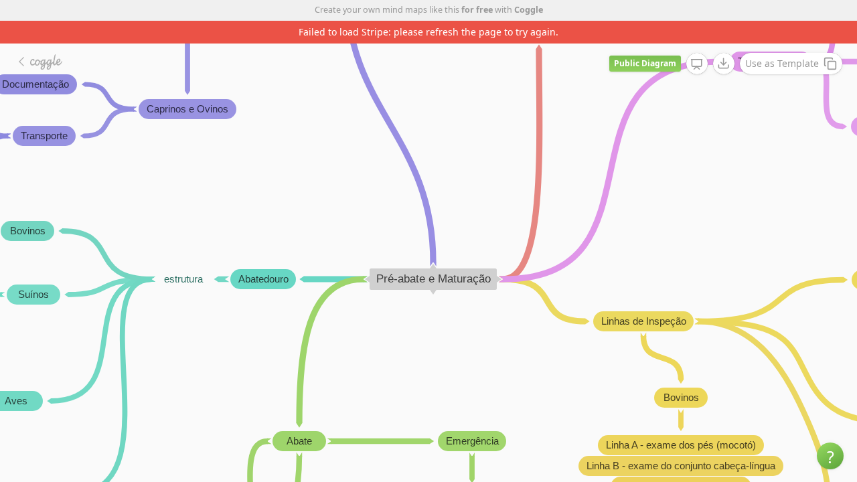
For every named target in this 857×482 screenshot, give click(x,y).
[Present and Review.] (697, 64)
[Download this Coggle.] (723, 63)
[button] (830, 456)
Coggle (528, 9)
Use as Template (782, 63)
